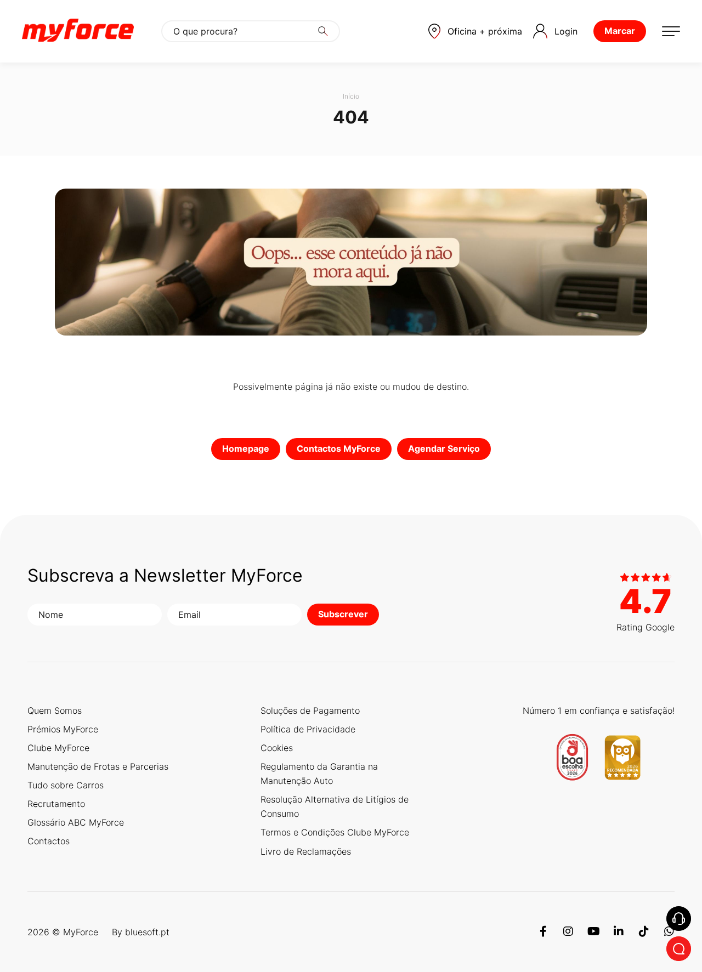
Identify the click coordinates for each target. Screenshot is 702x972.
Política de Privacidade (308, 729)
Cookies (277, 747)
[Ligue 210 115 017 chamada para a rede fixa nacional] (678, 918)
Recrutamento (56, 803)
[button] (475, 31)
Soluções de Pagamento (310, 710)
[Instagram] (568, 932)
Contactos (48, 840)
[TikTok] (643, 932)
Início (351, 96)
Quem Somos (54, 710)
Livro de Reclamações (306, 851)
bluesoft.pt (147, 931)
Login (566, 31)
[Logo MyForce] (78, 31)
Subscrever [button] (343, 614)
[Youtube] (593, 932)
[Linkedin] (618, 932)
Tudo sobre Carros (65, 785)
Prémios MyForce (62, 729)
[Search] (323, 31)
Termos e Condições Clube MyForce (335, 832)
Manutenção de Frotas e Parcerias (97, 766)
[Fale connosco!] (678, 948)
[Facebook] (542, 932)
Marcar (619, 30)
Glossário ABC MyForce (75, 822)
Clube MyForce (58, 747)
